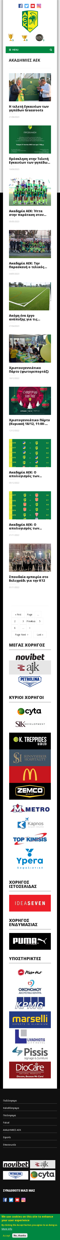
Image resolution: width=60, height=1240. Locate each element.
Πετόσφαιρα (9, 1115)
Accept (6, 1235)
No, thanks (20, 1235)
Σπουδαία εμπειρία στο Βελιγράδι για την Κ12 (28, 579)
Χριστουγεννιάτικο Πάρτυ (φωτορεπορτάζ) (28, 370)
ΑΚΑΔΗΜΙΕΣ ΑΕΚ (12, 1129)
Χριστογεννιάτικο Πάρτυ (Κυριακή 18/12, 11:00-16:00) (29, 424)
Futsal (6, 1122)
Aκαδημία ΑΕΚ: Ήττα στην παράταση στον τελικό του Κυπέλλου (27, 215)
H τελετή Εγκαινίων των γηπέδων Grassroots (29, 108)
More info (7, 1228)
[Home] (30, 21)
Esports (7, 1137)
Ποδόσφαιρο (10, 1100)
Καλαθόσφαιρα (11, 1108)
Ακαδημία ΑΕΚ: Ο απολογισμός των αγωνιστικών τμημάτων (29, 476)
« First (18, 614)
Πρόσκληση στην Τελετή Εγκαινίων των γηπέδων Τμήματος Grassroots (29, 162)
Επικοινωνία (9, 1144)
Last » (40, 634)
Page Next (20, 634)
